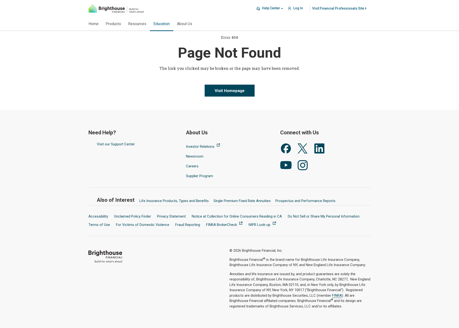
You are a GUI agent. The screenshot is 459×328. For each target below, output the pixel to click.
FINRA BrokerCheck (222, 225)
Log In (298, 8)
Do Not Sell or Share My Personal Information (324, 216)
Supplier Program (199, 176)
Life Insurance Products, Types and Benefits (174, 201)
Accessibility (98, 216)
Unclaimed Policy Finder (132, 216)
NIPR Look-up (260, 225)
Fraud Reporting (187, 225)
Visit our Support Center (116, 144)
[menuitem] (338, 8)
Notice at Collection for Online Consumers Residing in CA (237, 216)
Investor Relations (200, 146)
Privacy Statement (171, 216)
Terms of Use (99, 225)
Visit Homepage (230, 90)
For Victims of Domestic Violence (142, 225)
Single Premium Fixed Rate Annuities (242, 201)
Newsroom (194, 156)
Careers (192, 166)
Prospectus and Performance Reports (305, 201)
